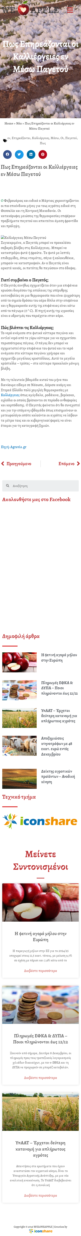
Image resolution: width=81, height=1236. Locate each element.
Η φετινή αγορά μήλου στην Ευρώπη (59, 657)
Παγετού (71, 138)
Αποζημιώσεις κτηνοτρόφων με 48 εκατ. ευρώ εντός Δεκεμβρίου (56, 746)
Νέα (19, 123)
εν (8, 138)
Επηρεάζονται (21, 138)
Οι (62, 138)
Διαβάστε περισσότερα (40, 970)
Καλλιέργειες (40, 138)
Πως (43, 143)
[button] (70, 10)
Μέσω (55, 138)
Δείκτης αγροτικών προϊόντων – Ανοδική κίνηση (58, 777)
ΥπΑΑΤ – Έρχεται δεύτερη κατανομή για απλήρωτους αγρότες (59, 716)
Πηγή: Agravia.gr (13, 447)
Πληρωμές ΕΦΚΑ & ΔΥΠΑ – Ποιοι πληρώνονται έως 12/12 (59, 688)
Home (8, 123)
